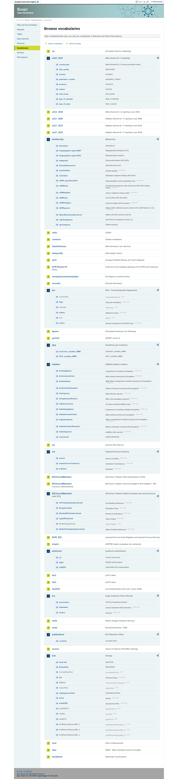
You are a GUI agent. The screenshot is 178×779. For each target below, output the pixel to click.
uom (54, 743)
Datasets (20, 29)
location (62, 74)
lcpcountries (64, 602)
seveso (55, 649)
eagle (61, 562)
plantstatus (63, 607)
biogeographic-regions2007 (70, 151)
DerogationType (65, 508)
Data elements (23, 39)
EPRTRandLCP (59, 267)
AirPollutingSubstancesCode (70, 503)
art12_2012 (57, 58)
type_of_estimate (66, 99)
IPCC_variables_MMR (67, 356)
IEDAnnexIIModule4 (62, 493)
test (54, 656)
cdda (54, 233)
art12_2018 (57, 112)
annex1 (62, 458)
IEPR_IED (57, 537)
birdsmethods (64, 381)
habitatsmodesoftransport (69, 426)
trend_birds (63, 94)
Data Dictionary (36, 20)
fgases (55, 331)
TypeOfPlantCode (66, 519)
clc (60, 558)
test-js (61, 698)
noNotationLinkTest (67, 693)
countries (63, 641)
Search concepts (75, 43)
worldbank (57, 757)
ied (53, 452)
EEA (27, 2)
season (62, 89)
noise (54, 628)
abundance (63, 146)
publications (58, 634)
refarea (62, 313)
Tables (19, 34)
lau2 (54, 582)
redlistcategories (66, 220)
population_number (67, 79)
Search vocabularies (55, 43)
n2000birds (63, 186)
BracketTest (63, 667)
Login (140, 1)
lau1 (54, 575)
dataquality (63, 161)
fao (53, 290)
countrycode (64, 65)
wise (54, 750)
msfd (54, 621)
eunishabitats (64, 170)
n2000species (64, 208)
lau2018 (56, 589)
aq (53, 51)
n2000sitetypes (65, 203)
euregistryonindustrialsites (65, 276)
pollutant (62, 469)
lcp (53, 596)
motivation (63, 176)
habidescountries (66, 404)
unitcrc (62, 323)
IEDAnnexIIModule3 (62, 484)
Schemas (21, 43)
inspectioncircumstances (69, 463)
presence (62, 84)
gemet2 (55, 338)
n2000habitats (64, 193)
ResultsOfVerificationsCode (70, 513)
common (56, 239)
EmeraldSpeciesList (67, 165)
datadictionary (59, 246)
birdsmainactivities (67, 376)
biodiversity (58, 139)
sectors (62, 613)
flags (61, 302)
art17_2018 (57, 132)
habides (56, 364)
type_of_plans (64, 104)
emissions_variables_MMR (70, 352)
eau (60, 677)
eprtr (54, 260)
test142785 (63, 703)
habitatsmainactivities (68, 414)
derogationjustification (68, 399)
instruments (64, 437)
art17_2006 (57, 119)
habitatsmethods (66, 420)
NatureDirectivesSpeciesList (70, 215)
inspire (55, 544)
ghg (54, 345)
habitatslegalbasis (66, 409)
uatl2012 (62, 567)
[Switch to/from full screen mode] (148, 2)
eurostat (56, 283)
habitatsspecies (65, 432)
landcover (57, 551)
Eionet (27, 20)
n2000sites (63, 198)
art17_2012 (57, 126)
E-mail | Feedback (24, 771)
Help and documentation (27, 25)
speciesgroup (64, 225)
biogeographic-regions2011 (70, 156)
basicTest (63, 662)
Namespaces (22, 57)
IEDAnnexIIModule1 (62, 477)
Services (20, 52)
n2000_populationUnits (68, 181)
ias (53, 445)
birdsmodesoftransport (68, 388)
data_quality (64, 69)
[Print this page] (144, 2)
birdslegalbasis (65, 371)
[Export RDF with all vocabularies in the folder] (158, 58)
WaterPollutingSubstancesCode (72, 529)
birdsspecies (64, 393)
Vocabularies (22, 48)
